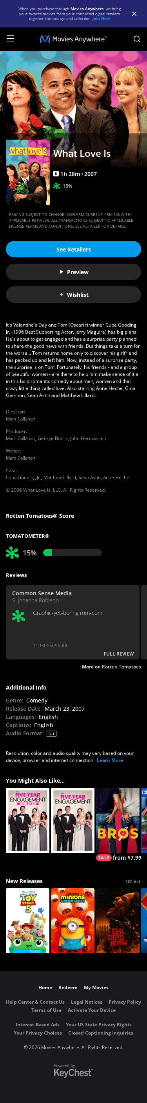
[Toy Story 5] (27, 921)
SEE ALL (133, 881)
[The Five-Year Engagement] (72, 820)
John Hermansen (88, 438)
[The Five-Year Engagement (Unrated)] (27, 820)
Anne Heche (116, 477)
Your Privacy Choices (38, 1032)
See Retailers (73, 249)
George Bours (53, 438)
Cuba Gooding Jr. (23, 477)
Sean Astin (89, 477)
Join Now (101, 18)
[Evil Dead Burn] (118, 921)
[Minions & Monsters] (72, 921)
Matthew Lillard (60, 477)
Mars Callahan (20, 418)
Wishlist (78, 294)
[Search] (137, 39)
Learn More (110, 760)
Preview (78, 272)
